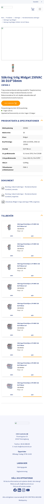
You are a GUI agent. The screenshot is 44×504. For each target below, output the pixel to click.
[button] (37, 2)
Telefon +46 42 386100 (22, 444)
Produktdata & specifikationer (20, 120)
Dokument (7, 180)
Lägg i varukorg (9, 103)
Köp (32, 236)
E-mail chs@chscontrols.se (22, 447)
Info (11, 236)
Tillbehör (7, 215)
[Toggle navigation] (40, 9)
